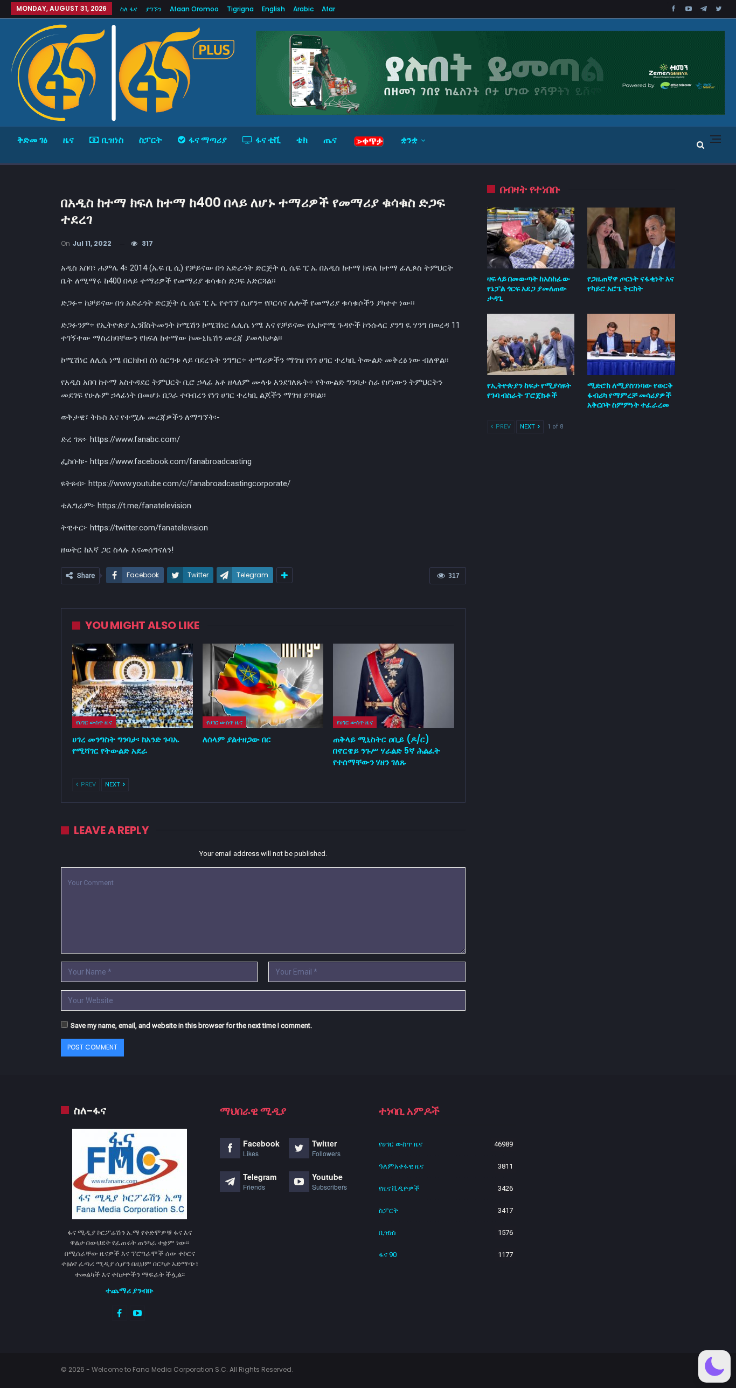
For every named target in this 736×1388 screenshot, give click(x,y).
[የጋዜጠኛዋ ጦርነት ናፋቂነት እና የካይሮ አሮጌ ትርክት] (631, 238)
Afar (328, 8)
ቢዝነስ (112, 140)
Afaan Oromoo (194, 8)
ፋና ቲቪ (268, 140)
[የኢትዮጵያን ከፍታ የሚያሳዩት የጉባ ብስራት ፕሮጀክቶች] (531, 344)
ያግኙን (153, 8)
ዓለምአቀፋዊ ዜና (401, 1166)
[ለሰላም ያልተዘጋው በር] (263, 686)
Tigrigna (240, 8)
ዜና (68, 140)
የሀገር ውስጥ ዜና (94, 722)
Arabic (303, 8)
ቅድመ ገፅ (32, 140)
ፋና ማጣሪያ (208, 140)
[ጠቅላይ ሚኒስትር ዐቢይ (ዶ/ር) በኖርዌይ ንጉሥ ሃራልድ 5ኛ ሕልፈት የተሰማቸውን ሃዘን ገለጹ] (393, 686)
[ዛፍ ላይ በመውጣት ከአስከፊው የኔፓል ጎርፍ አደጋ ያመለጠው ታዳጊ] (531, 238)
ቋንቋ (409, 140)
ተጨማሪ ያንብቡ (130, 1290)
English (273, 8)
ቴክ (302, 140)
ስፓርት (150, 140)
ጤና (330, 140)
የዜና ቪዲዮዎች (399, 1188)
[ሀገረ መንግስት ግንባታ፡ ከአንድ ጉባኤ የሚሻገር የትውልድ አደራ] (132, 686)
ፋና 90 (388, 1255)
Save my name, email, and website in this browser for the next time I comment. (191, 1025)
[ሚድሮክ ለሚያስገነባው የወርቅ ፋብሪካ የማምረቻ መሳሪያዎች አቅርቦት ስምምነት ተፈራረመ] (631, 344)
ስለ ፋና (128, 8)
